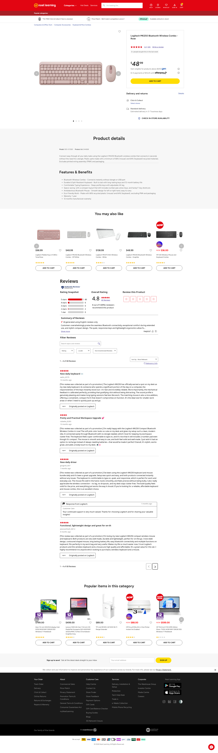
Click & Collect (40, 692)
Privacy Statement (67, 692)
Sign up (163, 660)
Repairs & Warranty (41, 704)
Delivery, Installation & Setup (121, 685)
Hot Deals (84, 5)
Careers (141, 696)
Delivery (37, 688)
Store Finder (91, 692)
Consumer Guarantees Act (71, 707)
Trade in (115, 699)
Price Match (65, 688)
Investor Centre (144, 688)
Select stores (135, 103)
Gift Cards (90, 704)
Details (181, 93)
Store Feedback (92, 696)
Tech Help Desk (118, 695)
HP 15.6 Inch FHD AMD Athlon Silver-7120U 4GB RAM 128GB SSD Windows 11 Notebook (169, 629)
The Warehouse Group (147, 684)
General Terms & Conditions (71, 703)
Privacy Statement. (163, 670)
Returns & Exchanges (42, 700)
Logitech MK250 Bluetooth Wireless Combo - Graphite (139, 256)
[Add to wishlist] (119, 32)
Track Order (38, 684)
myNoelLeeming (66, 711)
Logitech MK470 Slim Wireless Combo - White (107, 256)
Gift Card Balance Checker (97, 709)
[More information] (178, 69)
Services (93, 5)
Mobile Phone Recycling (122, 707)
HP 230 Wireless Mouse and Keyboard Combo (166, 256)
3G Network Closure (94, 721)
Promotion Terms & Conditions (67, 697)
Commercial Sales (67, 684)
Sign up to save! (53, 660)
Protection (116, 691)
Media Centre (143, 692)
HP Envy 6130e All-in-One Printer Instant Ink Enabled (138, 628)
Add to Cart (155, 81)
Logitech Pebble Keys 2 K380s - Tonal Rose (46, 256)
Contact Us (90, 688)
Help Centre (91, 684)
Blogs (88, 717)
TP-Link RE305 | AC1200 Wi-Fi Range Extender (106, 628)
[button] (174, 6)
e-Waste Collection (120, 703)
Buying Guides (92, 713)
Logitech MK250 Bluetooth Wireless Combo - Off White (78, 256)
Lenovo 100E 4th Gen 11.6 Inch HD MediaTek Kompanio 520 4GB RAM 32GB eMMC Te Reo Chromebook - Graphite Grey (78, 630)
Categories (69, 5)
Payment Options (93, 700)
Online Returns (40, 696)
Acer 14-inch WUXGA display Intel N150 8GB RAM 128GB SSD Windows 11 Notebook (47, 629)
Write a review (158, 47)
